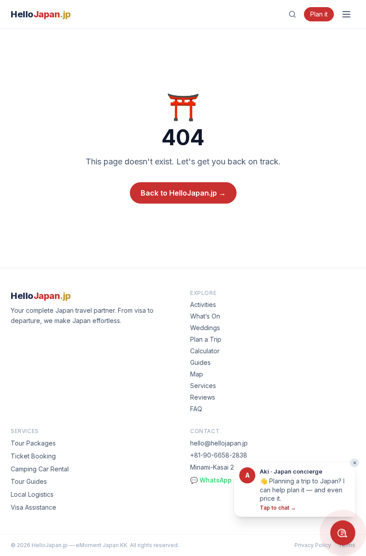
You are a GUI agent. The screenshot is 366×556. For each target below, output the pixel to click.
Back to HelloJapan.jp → (183, 192)
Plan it (319, 14)
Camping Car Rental (40, 469)
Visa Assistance (33, 507)
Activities (203, 304)
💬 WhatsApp (211, 480)
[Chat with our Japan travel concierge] (342, 532)
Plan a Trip (205, 339)
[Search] (292, 14)
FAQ (196, 409)
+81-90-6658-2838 (218, 455)
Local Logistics (32, 494)
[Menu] (346, 14)
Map (196, 374)
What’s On (205, 316)
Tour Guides (29, 481)
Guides (200, 362)
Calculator (205, 351)
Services (203, 385)
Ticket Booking (33, 456)
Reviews (202, 397)
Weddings (205, 327)
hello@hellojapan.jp (219, 443)
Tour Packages (33, 443)
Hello (41, 14)
